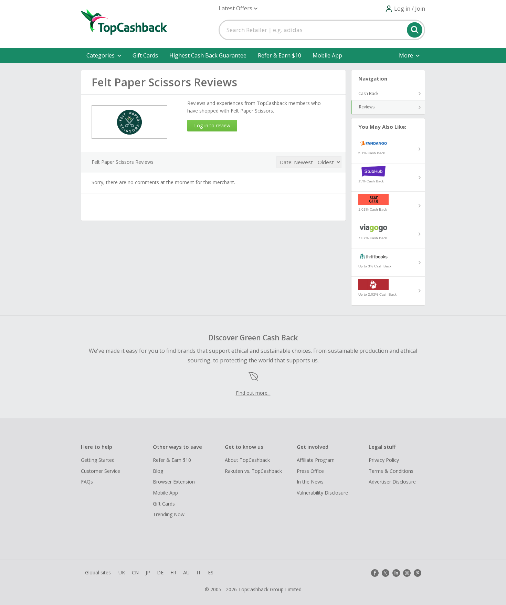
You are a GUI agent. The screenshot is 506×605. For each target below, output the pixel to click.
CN (135, 572)
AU (186, 572)
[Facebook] (375, 573)
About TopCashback (247, 460)
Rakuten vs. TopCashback (253, 471)
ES (210, 572)
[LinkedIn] (396, 573)
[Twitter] (385, 573)
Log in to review (212, 125)
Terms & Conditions (391, 471)
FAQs (87, 481)
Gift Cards (145, 55)
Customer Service (100, 471)
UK (121, 572)
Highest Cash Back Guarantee (207, 55)
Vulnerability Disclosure (322, 492)
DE (160, 572)
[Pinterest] (417, 573)
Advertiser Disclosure (392, 481)
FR (173, 572)
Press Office (310, 471)
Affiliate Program (316, 460)
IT (199, 572)
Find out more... (253, 393)
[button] (238, 8)
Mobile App (327, 55)
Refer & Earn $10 (279, 55)
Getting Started (98, 460)
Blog (158, 471)
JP (148, 572)
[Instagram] (407, 573)
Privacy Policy (384, 460)
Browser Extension (174, 481)
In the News (310, 481)
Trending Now (169, 514)
